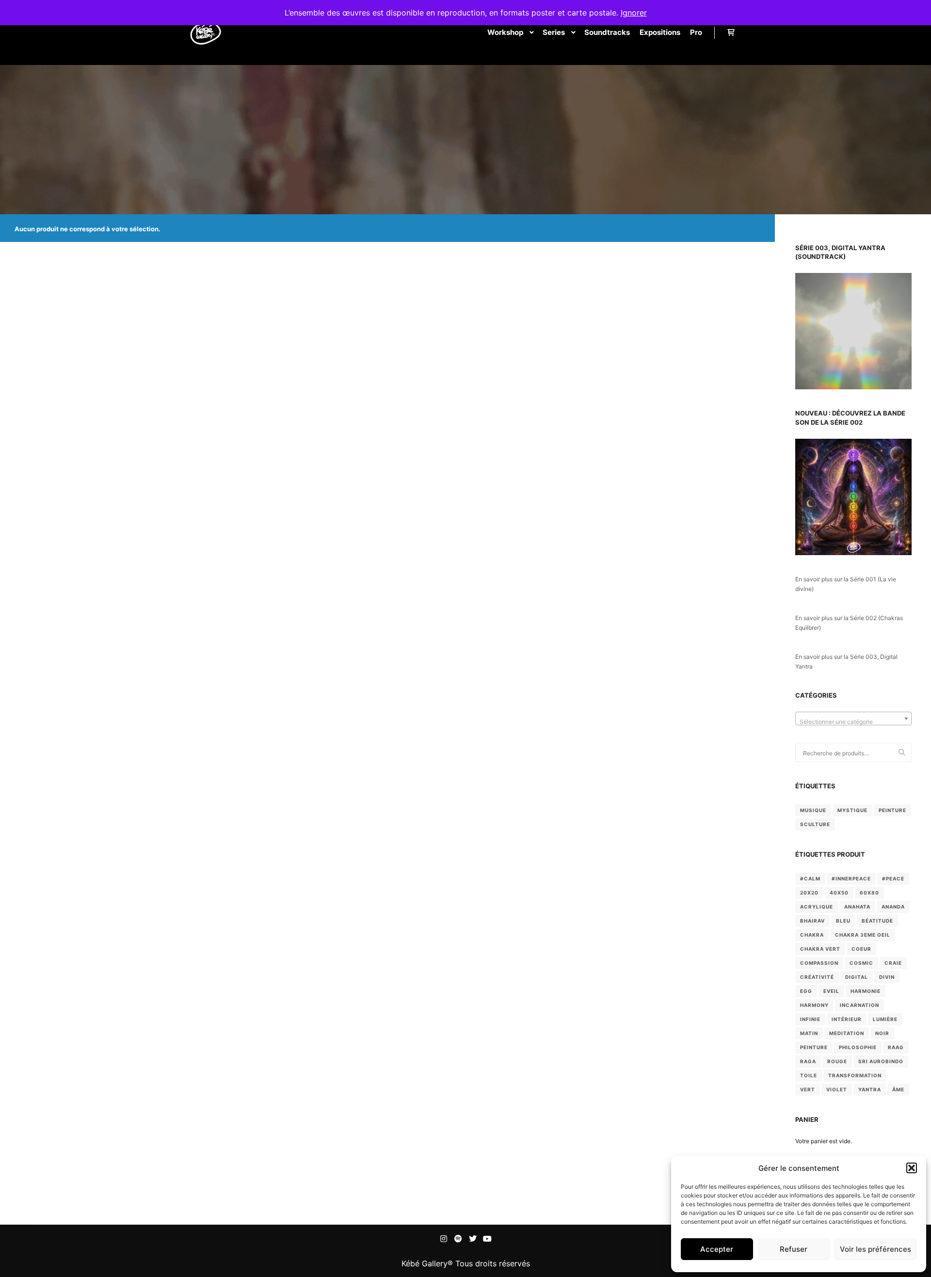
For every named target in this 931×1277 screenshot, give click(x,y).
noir (882, 1033)
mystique (852, 810)
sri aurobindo (880, 1061)
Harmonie (866, 991)
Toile (808, 1075)
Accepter (716, 1249)
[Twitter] (472, 1238)
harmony (814, 1005)
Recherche (904, 753)
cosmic (861, 963)
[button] (911, 1168)
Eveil (831, 991)
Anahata (857, 907)
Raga (808, 1061)
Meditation (846, 1033)
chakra (812, 935)
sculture (815, 824)
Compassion (819, 963)
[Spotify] (458, 1238)
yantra (869, 1089)
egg (806, 991)
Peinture (814, 1047)
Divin (887, 977)
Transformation (855, 1075)
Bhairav (812, 921)
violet (836, 1089)
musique (813, 810)
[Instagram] (443, 1238)
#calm (810, 878)
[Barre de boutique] (730, 32)
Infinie (810, 1019)
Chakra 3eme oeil (862, 935)
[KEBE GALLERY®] (204, 32)
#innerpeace (851, 878)
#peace (893, 878)
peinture (892, 810)
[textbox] (853, 722)
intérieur (847, 1019)
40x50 (839, 892)
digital (856, 977)
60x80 (869, 892)
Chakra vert (820, 949)
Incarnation (859, 1005)
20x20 (809, 892)
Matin (809, 1033)
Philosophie (858, 1047)
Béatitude (877, 921)
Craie (893, 963)
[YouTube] (487, 1238)
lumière (885, 1019)
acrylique (816, 907)
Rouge (837, 1061)
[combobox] (853, 718)
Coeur (861, 949)
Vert (807, 1089)
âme (898, 1089)
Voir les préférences (875, 1249)
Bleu (843, 921)
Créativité (817, 977)
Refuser (793, 1249)
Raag (896, 1047)
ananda (893, 907)
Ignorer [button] (634, 12)
